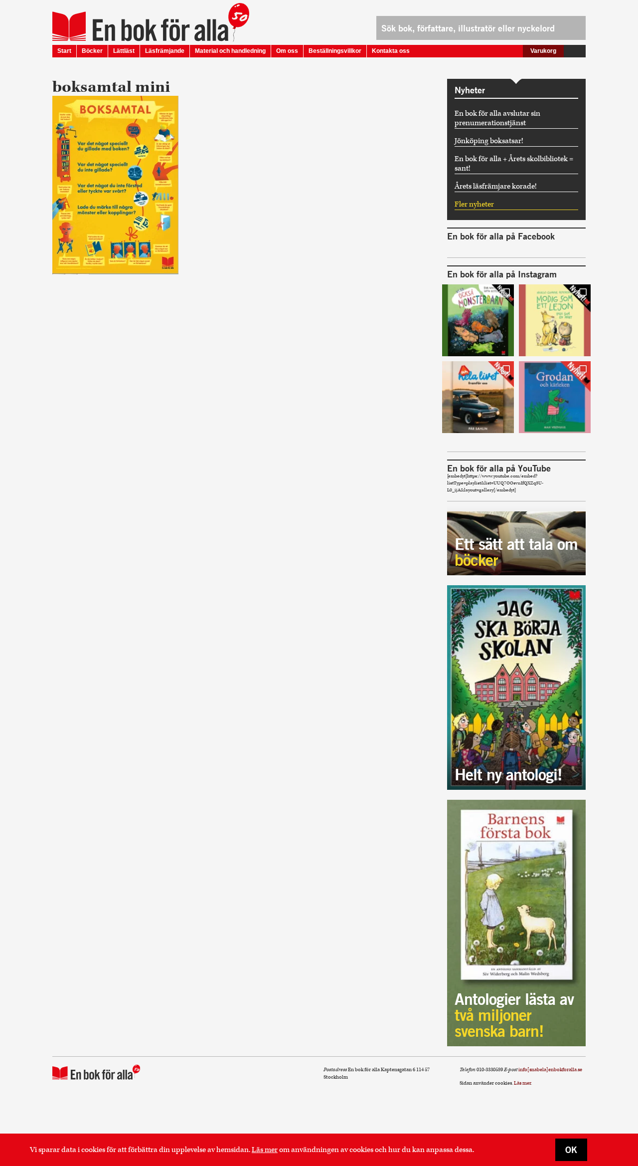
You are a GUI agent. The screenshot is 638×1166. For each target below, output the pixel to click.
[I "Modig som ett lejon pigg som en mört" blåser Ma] (555, 320)
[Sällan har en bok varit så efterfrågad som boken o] (555, 397)
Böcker (92, 50)
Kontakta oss (391, 50)
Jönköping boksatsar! (489, 141)
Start (64, 50)
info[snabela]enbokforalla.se (550, 1069)
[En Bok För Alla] (140, 26)
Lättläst (124, 50)
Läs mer (265, 1150)
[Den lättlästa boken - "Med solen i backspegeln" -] (478, 397)
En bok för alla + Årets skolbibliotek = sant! (514, 163)
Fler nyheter (474, 204)
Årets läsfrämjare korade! (496, 186)
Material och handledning (230, 50)
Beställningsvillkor (335, 50)
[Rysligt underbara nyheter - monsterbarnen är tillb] (478, 320)
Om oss (287, 50)
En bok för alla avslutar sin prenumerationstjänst (497, 118)
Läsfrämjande (164, 50)
